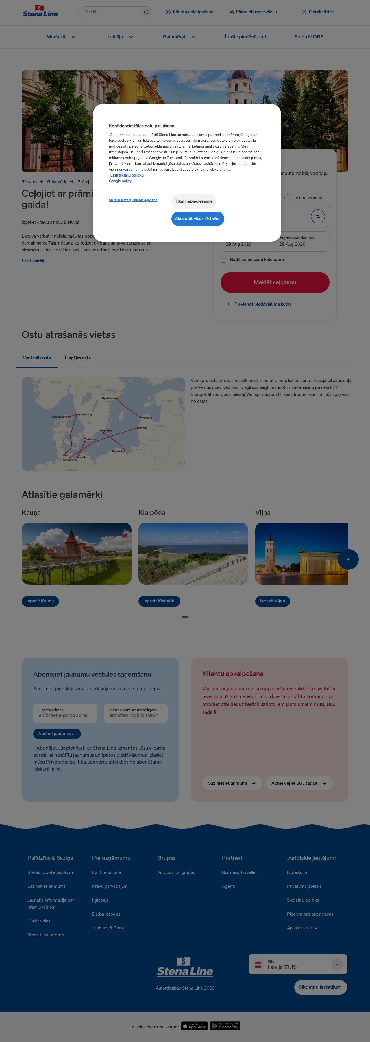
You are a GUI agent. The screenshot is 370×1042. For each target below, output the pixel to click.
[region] (187, 173)
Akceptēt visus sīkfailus (198, 218)
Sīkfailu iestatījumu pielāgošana (133, 200)
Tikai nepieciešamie (194, 201)
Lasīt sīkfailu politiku (127, 175)
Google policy (120, 181)
